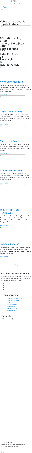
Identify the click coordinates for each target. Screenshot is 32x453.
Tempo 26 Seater (9, 244)
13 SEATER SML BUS (11, 170)
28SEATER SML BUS (11, 111)
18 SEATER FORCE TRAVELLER (10, 211)
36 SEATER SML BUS (11, 82)
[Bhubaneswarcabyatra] (5, 7)
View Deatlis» (4, 94)
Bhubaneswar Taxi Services (15, 298)
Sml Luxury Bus (8, 141)
